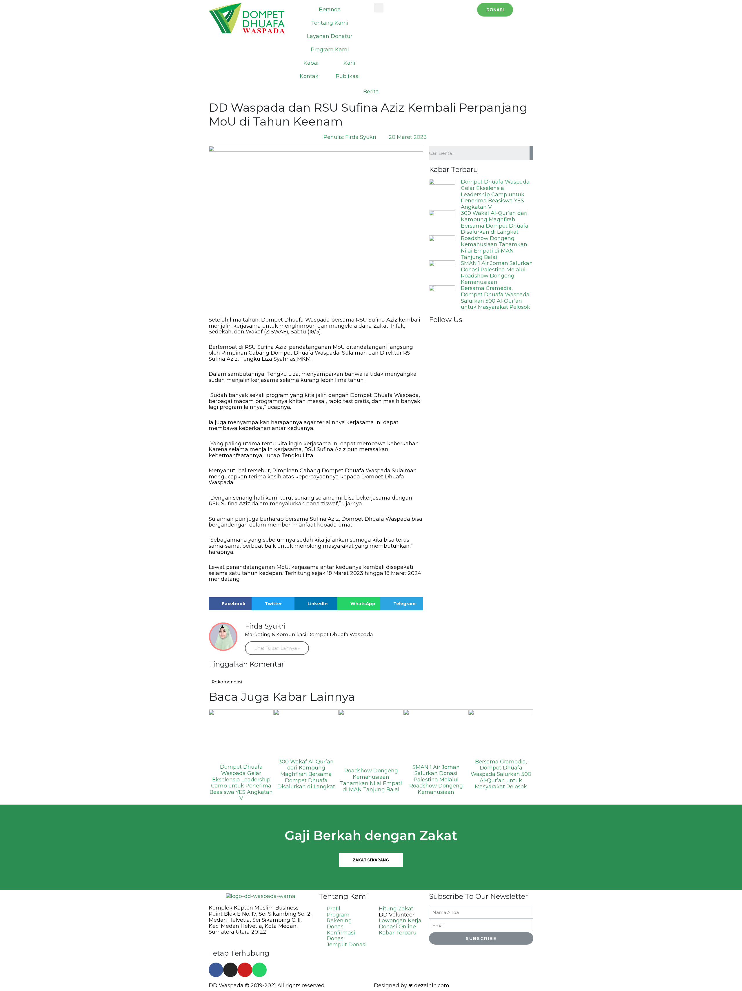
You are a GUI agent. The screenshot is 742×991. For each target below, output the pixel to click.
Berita (371, 91)
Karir (349, 63)
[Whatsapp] (259, 970)
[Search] (531, 153)
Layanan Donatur (329, 36)
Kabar (311, 63)
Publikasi (348, 76)
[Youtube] (245, 970)
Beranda (330, 9)
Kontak (309, 76)
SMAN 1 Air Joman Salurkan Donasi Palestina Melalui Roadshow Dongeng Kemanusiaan (497, 272)
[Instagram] (230, 970)
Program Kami (330, 49)
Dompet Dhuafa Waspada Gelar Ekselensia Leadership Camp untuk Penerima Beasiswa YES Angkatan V (495, 194)
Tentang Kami (329, 23)
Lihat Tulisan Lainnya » (277, 648)
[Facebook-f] (216, 970)
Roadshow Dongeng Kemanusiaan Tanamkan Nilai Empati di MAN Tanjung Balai (494, 247)
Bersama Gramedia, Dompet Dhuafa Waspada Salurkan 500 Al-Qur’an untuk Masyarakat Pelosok (495, 297)
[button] (495, 10)
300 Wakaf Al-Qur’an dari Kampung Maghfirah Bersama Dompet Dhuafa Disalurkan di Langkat (494, 222)
